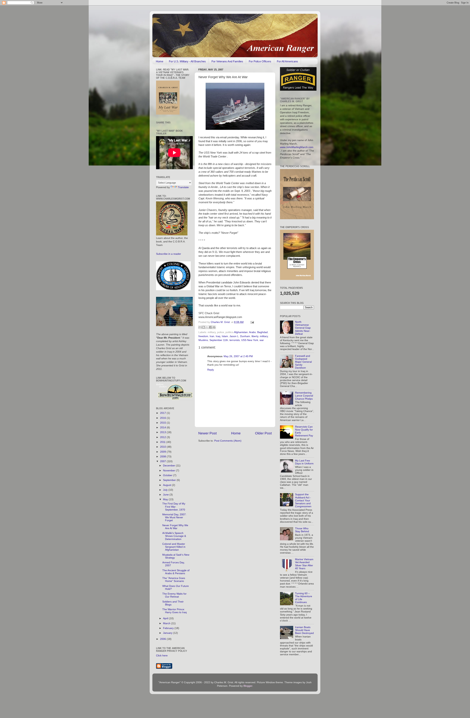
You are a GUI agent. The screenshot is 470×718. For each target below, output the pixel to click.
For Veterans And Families (227, 61)
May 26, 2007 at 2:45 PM (238, 356)
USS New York (249, 340)
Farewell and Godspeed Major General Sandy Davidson (303, 362)
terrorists (234, 340)
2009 (163, 451)
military (264, 336)
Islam (225, 336)
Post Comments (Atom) (227, 440)
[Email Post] (251, 322)
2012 (163, 437)
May (166, 499)
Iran (212, 336)
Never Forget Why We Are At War (175, 527)
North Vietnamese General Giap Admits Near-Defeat (303, 328)
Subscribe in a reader (168, 254)
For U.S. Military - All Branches (187, 61)
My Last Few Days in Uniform (304, 462)
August (167, 485)
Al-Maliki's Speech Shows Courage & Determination (174, 536)
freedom (203, 336)
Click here (162, 655)
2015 (163, 422)
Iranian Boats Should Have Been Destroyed (304, 630)
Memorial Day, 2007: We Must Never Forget (174, 517)
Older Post (263, 433)
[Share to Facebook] (210, 327)
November (169, 470)
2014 (163, 427)
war (262, 340)
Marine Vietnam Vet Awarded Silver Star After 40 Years (304, 564)
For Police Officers (260, 61)
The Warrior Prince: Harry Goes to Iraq (174, 611)
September (170, 480)
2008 (163, 456)
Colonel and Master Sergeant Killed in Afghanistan (173, 547)
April (166, 618)
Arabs (252, 332)
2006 (163, 639)
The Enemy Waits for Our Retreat (174, 595)
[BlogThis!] (203, 327)
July (165, 489)
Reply (210, 369)
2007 (163, 461)
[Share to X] (207, 327)
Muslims (203, 340)
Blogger (247, 686)
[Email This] (200, 327)
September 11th (218, 340)
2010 (163, 446)
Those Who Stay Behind (302, 530)
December (169, 465)
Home (159, 61)
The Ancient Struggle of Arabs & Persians (175, 572)
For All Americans (287, 61)
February (168, 628)
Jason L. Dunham (239, 336)
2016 (163, 418)
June (166, 494)
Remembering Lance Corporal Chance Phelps (304, 395)
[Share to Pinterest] (214, 327)
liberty (255, 336)
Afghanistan (241, 332)
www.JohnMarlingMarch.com (296, 147)
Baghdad (262, 332)
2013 (163, 432)
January (168, 633)
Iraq (218, 336)
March (167, 623)
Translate (183, 187)
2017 (163, 413)
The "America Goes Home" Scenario (173, 579)
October (168, 475)
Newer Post (207, 433)
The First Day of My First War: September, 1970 (173, 506)
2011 (163, 442)
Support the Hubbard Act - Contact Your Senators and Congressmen (303, 500)
